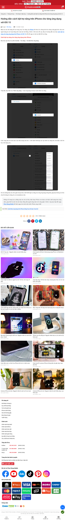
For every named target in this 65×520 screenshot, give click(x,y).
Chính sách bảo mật (6, 429)
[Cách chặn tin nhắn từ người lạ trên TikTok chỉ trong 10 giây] (16, 267)
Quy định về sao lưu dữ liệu (8, 436)
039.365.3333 (13, 445)
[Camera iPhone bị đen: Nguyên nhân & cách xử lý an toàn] (16, 379)
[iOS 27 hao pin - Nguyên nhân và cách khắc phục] (16, 239)
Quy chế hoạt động (6, 405)
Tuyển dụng (4, 417)
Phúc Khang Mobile (9, 204)
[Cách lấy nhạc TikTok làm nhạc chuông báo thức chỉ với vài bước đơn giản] (48, 267)
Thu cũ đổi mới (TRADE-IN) (8, 438)
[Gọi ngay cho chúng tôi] (62, 512)
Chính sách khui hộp (6, 431)
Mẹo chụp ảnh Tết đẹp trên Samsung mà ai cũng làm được (48, 307)
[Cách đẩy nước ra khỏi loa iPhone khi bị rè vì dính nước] (16, 351)
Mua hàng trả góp (6, 415)
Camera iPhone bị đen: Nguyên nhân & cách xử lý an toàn (16, 391)
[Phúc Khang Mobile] (32, 7)
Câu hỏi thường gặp (6, 412)
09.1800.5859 (13, 448)
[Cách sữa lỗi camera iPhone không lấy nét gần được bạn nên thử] (48, 351)
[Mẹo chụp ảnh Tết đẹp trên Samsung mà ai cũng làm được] (48, 295)
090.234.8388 (13, 452)
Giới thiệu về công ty (6, 403)
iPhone (32, 29)
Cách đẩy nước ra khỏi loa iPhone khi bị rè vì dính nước (15, 363)
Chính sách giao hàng (7, 433)
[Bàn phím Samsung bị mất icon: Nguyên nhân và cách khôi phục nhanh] (16, 323)
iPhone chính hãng (6, 410)
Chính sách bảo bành (7, 424)
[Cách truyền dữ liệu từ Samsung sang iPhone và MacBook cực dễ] (48, 239)
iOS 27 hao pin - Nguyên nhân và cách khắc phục (13, 252)
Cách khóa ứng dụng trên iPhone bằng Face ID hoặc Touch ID (23, 209)
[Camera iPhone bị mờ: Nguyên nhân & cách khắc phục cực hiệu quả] (48, 379)
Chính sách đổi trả (6, 426)
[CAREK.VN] (8, 463)
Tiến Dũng (8, 27)
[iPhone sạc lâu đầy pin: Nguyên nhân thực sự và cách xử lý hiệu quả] (48, 323)
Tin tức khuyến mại (6, 408)
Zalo (63, 507)
